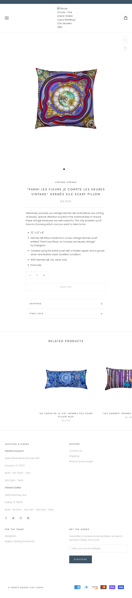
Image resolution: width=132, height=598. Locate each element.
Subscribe (80, 559)
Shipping (35, 303)
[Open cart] (125, 18)
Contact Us (75, 450)
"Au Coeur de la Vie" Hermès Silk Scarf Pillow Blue (66, 415)
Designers (10, 536)
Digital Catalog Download (19, 541)
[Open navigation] (7, 18)
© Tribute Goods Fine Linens (25, 587)
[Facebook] (6, 518)
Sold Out (66, 286)
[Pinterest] (28, 518)
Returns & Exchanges (81, 461)
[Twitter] (13, 518)
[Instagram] (21, 518)
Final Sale (36, 313)
